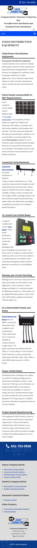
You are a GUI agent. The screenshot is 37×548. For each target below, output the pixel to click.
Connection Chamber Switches (14, 472)
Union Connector (18, 10)
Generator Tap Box (10, 500)
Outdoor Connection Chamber (14, 489)
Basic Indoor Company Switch (14, 469)
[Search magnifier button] (33, 29)
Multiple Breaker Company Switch (15, 474)
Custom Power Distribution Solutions (16, 509)
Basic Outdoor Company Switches (15, 486)
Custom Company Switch (12, 477)
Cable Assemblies (10, 511)
